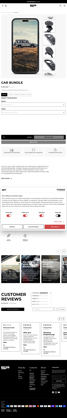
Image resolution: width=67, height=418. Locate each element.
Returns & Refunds (31, 377)
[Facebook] (53, 392)
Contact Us (32, 384)
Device (4, 94)
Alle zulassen (55, 226)
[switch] (25, 215)
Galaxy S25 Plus (8, 12)
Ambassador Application (32, 389)
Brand (3, 101)
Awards (43, 372)
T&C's (42, 384)
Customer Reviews (31, 382)
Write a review (13, 309)
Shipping (31, 373)
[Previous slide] (59, 251)
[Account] (6, 5)
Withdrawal (32, 379)
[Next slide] (64, 251)
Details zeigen (58, 221)
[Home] (33, 5)
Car (19, 374)
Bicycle (20, 370)
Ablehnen (12, 226)
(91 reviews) (11, 87)
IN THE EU (33, 1)
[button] (42, 293)
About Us (43, 370)
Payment (31, 375)
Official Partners (45, 374)
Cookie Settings (15, 410)
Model (3, 109)
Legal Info (43, 382)
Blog (30, 386)
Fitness (20, 376)
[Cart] (64, 5)
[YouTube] (59, 392)
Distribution (44, 376)
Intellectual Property (43, 378)
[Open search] (60, 5)
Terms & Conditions (9, 410)
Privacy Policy (44, 381)
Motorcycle (21, 372)
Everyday (20, 378)
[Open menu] (2, 5)
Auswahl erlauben (33, 226)
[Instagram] (56, 392)
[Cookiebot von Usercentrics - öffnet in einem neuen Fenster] (58, 190)
